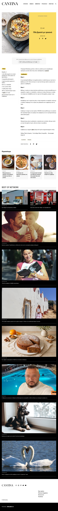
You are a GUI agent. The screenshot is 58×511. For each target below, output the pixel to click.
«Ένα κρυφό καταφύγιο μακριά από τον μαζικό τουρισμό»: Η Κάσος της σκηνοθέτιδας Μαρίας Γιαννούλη (21, 321)
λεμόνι (4, 92)
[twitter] (45, 38)
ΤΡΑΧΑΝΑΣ (29, 139)
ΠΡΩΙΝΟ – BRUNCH (48, 171)
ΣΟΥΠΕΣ (18, 171)
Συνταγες (25, 3)
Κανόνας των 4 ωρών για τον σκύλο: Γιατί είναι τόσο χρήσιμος (13, 436)
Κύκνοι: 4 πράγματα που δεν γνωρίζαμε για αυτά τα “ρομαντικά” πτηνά (15, 474)
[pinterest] (42, 38)
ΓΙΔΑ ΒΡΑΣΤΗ (23, 139)
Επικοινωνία (41, 494)
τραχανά (47, 70)
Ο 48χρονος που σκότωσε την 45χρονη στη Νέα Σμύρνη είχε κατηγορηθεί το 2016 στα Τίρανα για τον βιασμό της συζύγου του (24, 397)
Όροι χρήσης (41, 491)
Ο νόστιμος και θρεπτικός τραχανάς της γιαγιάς (22, 174)
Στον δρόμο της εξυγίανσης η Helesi (9, 207)
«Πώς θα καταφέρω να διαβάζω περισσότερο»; (10, 283)
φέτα (33, 129)
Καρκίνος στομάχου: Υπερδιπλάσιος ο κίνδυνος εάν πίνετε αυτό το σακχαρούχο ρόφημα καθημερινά (20, 245)
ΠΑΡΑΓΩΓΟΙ (33, 171)
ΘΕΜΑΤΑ (4, 171)
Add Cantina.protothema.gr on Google (28, 61)
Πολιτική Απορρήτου (43, 493)
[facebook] (39, 38)
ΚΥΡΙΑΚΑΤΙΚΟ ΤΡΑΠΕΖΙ (42, 16)
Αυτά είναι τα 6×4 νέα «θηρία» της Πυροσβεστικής (40, 207)
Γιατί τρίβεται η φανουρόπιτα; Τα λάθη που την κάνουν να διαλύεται (14, 359)
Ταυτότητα (40, 496)
